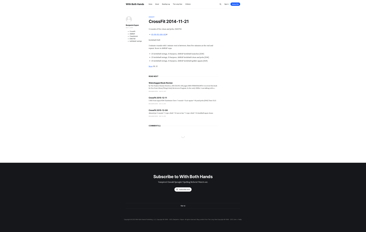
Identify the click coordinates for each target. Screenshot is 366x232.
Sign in (226, 4)
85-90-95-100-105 (158, 34)
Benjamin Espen (132, 25)
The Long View (177, 4)
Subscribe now (184, 189)
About (157, 4)
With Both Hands (135, 4)
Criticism (188, 4)
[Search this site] (220, 4)
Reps (150, 66)
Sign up (183, 205)
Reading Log (166, 4)
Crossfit (152, 17)
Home (150, 4)
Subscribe (235, 4)
